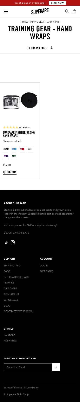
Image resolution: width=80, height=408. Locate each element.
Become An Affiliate (16, 232)
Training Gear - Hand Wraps (43, 21)
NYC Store (10, 341)
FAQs (7, 271)
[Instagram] (13, 243)
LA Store (9, 335)
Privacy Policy (31, 387)
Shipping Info (12, 265)
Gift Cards (10, 288)
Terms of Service (13, 387)
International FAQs (16, 277)
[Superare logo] (40, 11)
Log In (44, 265)
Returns (9, 282)
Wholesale (11, 300)
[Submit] (56, 367)
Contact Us (11, 294)
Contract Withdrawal (19, 311)
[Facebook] (6, 243)
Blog (7, 306)
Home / (24, 21)
